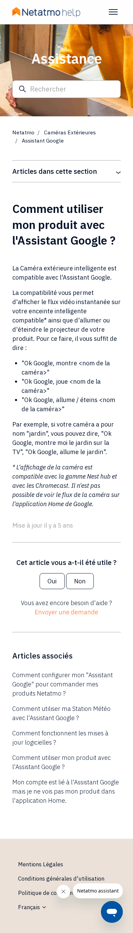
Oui (52, 581)
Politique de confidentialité (53, 893)
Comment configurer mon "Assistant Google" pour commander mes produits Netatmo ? (62, 684)
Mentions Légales (40, 864)
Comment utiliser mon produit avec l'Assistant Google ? (61, 762)
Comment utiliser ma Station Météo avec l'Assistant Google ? (61, 713)
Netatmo (23, 132)
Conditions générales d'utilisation (61, 878)
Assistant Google (43, 140)
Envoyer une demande (66, 612)
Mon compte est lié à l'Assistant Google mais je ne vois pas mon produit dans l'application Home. (65, 791)
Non (80, 581)
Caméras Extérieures (70, 132)
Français (29, 907)
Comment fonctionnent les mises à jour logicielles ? (60, 737)
